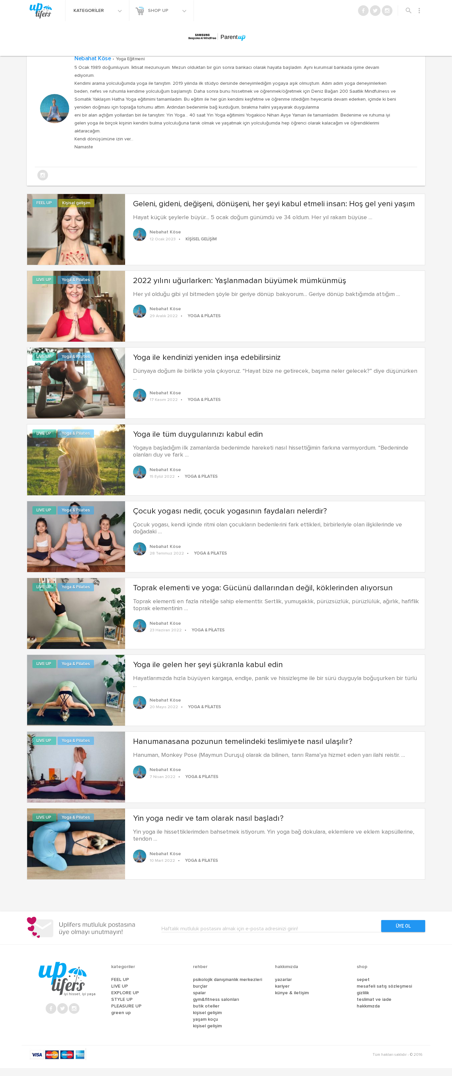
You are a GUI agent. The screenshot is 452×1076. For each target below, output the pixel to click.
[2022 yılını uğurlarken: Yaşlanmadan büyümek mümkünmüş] (76, 305)
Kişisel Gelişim (207, 1012)
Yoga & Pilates (76, 280)
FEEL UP (44, 203)
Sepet (363, 979)
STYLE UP (122, 999)
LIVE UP (44, 280)
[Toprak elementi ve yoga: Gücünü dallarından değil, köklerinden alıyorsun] (76, 613)
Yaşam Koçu (205, 1019)
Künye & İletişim (292, 993)
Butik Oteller (206, 1006)
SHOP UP (159, 10)
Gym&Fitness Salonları (216, 999)
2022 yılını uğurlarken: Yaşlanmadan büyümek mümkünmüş (239, 281)
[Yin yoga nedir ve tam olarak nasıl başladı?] (76, 843)
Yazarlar (283, 979)
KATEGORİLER (89, 10)
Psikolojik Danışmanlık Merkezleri (227, 979)
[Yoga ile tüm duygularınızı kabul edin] (76, 459)
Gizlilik (363, 993)
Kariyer (282, 986)
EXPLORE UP (125, 993)
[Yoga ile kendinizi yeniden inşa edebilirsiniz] (76, 382)
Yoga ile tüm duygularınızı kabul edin (198, 434)
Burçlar (200, 986)
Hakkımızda (368, 1006)
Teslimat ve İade (374, 999)
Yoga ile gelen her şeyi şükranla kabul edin (208, 665)
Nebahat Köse (109, 59)
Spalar (199, 993)
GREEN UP (121, 1012)
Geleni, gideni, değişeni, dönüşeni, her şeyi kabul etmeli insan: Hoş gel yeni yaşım (274, 204)
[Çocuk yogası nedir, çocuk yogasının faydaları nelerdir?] (76, 536)
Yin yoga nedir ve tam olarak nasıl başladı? (208, 818)
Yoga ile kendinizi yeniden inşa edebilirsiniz (207, 358)
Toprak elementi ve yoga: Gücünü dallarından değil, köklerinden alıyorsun (263, 588)
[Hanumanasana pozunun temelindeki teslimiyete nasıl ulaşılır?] (76, 766)
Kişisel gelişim (76, 203)
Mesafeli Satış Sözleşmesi (384, 986)
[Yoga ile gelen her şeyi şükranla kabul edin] (76, 689)
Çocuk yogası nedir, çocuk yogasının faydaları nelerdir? (230, 511)
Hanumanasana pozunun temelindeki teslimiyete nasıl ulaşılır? (242, 742)
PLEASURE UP (126, 1006)
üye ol (403, 926)
